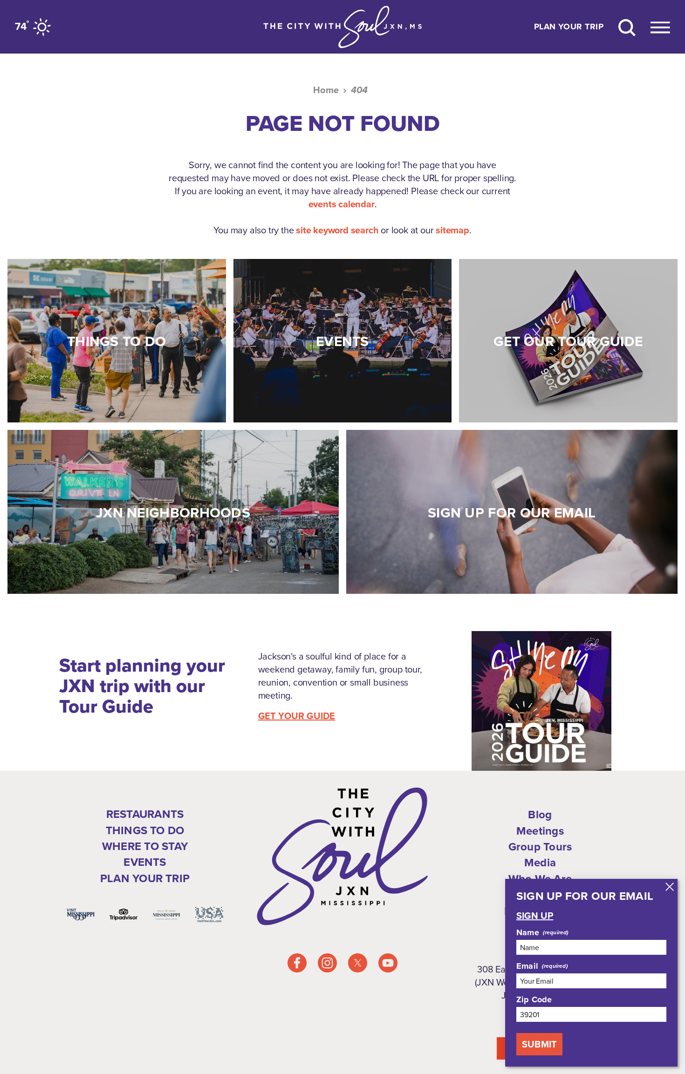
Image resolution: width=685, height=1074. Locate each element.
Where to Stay (145, 846)
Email (527, 966)
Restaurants (145, 814)
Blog (540, 814)
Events (144, 862)
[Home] (342, 27)
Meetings (540, 830)
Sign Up (534, 915)
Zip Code (534, 999)
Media (540, 862)
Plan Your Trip (568, 27)
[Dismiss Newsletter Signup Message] (669, 887)
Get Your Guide (297, 715)
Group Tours (540, 846)
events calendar (341, 204)
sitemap (452, 230)
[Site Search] (627, 26)
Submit (539, 1044)
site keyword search (337, 230)
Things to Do (145, 830)
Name (527, 932)
